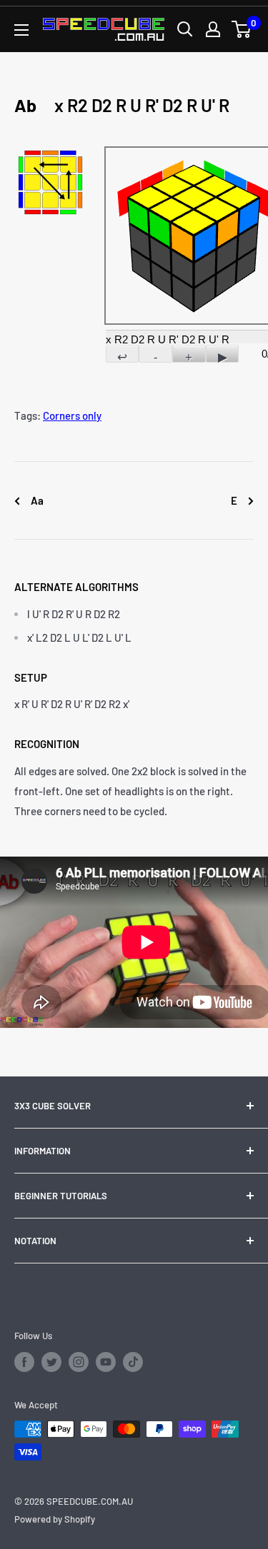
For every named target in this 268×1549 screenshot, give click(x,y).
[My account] (213, 29)
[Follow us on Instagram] (79, 1362)
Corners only (72, 415)
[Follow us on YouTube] (106, 1362)
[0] (242, 29)
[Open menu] (21, 30)
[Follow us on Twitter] (51, 1362)
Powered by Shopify (54, 1519)
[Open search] (185, 29)
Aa (36, 500)
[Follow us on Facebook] (24, 1362)
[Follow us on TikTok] (133, 1362)
